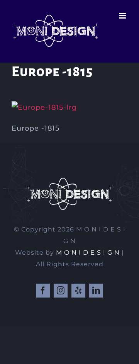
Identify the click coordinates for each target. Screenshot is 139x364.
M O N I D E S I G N (88, 252)
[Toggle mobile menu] (123, 16)
